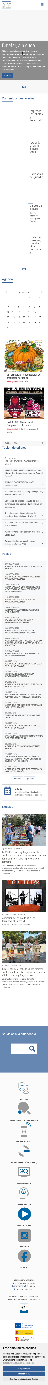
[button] (6, 292)
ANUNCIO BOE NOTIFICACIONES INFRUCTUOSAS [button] (19, 484)
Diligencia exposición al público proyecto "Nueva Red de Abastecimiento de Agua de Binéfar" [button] (24, 473)
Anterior (17, 778)
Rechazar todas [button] (24, 1374)
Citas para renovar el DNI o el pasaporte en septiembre (19, 621)
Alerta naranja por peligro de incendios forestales (20, 601)
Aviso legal (33, 1297)
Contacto (13, 1297)
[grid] (24, 313)
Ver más (7, 75)
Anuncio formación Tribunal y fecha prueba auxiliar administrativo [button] (23, 493)
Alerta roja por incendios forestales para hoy (23, 567)
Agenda (19, 789)
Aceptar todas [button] (24, 1369)
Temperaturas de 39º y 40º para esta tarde (22, 716)
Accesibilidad (34, 1300)
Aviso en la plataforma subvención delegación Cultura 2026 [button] (20, 542)
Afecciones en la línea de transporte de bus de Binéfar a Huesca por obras (23, 696)
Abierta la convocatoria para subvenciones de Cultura (19, 675)
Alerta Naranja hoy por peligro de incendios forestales (22, 654)
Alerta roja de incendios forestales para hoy (22, 747)
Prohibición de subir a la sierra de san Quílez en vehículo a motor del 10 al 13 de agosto (23, 643)
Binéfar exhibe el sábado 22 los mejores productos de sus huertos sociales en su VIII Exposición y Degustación (23, 972)
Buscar (32, 1048)
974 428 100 (18, 1286)
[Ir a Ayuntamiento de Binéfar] (6, 5)
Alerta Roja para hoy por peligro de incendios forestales (22, 578)
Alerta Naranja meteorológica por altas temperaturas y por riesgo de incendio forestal (22, 589)
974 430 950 (30, 1286)
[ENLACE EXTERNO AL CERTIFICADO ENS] (24, 1308)
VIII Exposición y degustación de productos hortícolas (23, 376)
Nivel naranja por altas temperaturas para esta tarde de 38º (24, 737)
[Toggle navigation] (42, 6)
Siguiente (29, 778)
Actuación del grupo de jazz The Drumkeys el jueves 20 (18, 919)
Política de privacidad (17, 1300)
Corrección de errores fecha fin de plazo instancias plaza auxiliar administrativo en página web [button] (23, 504)
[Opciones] (42, 443)
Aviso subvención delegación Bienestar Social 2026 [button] (22, 533)
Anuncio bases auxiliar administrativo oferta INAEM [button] (21, 524)
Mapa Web (23, 1297)
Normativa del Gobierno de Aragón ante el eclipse (22, 611)
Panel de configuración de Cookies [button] (24, 1379)
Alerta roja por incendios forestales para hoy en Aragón (23, 665)
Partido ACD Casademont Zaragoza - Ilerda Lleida (20, 424)
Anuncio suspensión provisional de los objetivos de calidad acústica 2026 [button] (22, 514)
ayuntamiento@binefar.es (24, 1289)
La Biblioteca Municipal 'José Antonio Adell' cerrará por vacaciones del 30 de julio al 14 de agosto (23, 759)
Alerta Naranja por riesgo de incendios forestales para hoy (20, 632)
